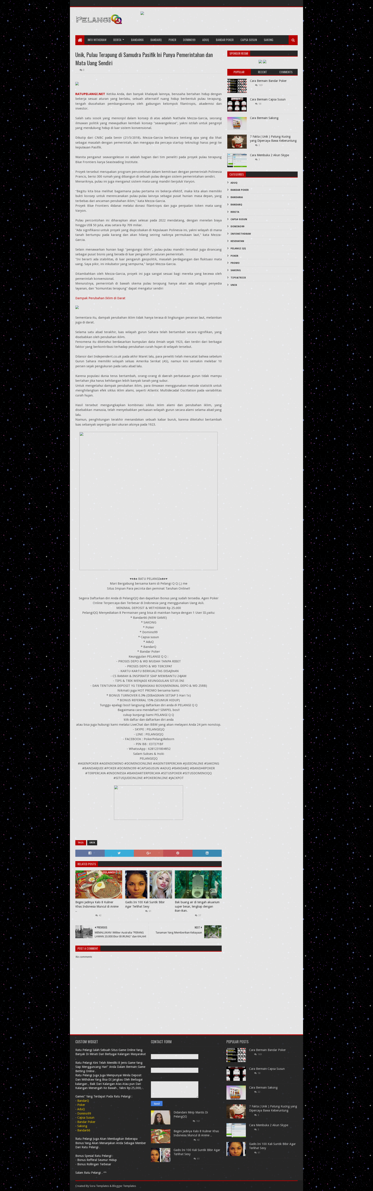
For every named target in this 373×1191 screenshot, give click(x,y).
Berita (117, 39)
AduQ (205, 39)
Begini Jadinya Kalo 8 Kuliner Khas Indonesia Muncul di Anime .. (97, 906)
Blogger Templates (124, 1186)
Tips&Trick (238, 277)
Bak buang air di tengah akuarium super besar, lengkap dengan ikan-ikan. (197, 906)
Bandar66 (137, 39)
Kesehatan (237, 241)
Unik (92, 842)
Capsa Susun (248, 39)
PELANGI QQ (238, 248)
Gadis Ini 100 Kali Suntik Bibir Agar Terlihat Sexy (145, 904)
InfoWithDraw (241, 233)
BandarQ (236, 204)
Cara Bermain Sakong (264, 118)
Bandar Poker (225, 39)
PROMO (235, 263)
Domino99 (189, 39)
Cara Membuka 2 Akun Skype (269, 155)
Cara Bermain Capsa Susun (268, 99)
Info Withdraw (97, 39)
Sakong (268, 39)
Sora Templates (99, 1186)
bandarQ (156, 39)
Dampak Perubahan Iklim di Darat (100, 298)
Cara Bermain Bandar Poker (268, 81)
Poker (172, 39)
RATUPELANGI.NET (90, 94)
